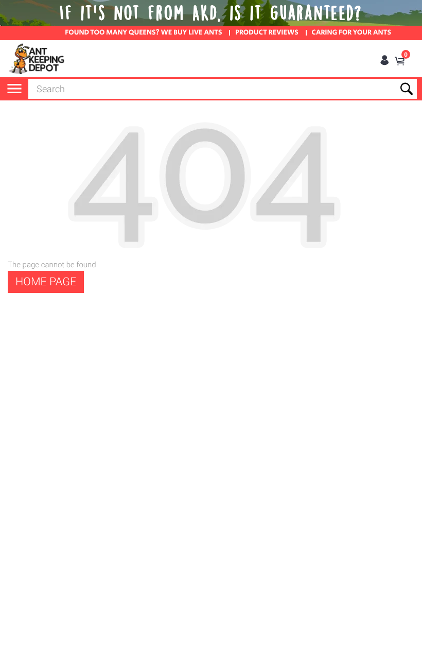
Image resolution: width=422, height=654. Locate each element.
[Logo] (37, 59)
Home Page (45, 282)
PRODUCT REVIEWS (266, 33)
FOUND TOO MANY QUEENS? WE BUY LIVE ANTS (143, 33)
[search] (222, 89)
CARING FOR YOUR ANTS (351, 33)
